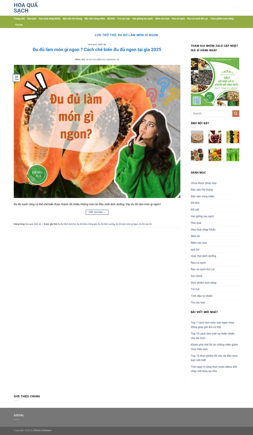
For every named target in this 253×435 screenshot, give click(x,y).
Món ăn (102, 45)
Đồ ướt (195, 209)
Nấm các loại (162, 18)
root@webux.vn (110, 59)
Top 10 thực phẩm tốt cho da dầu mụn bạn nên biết (214, 358)
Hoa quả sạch (26, 7)
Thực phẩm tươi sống (222, 18)
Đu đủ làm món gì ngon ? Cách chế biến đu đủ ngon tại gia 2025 (97, 49)
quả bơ (195, 249)
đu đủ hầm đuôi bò (66, 224)
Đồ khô (111, 18)
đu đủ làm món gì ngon (127, 224)
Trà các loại (123, 18)
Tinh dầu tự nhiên (201, 296)
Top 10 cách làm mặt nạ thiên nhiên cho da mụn (213, 336)
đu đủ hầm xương (106, 224)
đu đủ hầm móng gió (87, 224)
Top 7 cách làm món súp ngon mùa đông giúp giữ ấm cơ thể (212, 325)
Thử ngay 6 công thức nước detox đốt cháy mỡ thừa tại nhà (214, 369)
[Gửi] (235, 113)
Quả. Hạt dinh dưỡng (203, 256)
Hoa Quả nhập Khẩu (49, 18)
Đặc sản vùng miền (95, 18)
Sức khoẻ (196, 276)
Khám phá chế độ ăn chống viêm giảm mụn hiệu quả (214, 347)
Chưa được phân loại (204, 183)
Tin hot (19, 24)
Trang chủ (19, 18)
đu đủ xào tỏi (145, 224)
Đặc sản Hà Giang (72, 18)
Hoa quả (31, 18)
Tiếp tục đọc (97, 212)
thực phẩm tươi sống (203, 282)
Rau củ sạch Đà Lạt (197, 18)
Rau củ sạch (178, 18)
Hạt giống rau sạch (142, 18)
